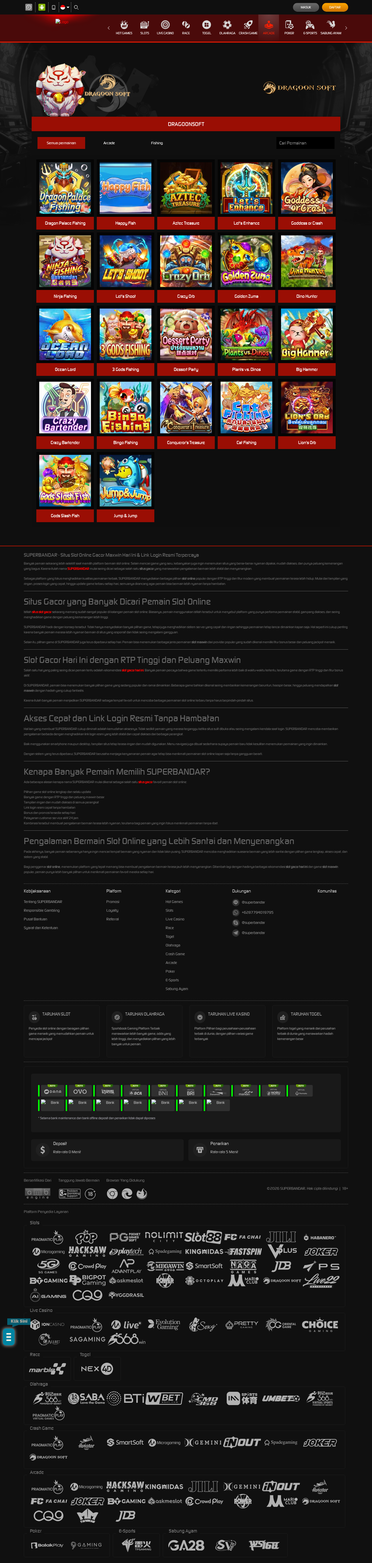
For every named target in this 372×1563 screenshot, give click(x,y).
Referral (112, 919)
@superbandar (253, 902)
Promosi (112, 901)
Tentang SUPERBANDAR (43, 901)
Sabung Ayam (331, 33)
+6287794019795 (257, 912)
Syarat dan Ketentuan (41, 927)
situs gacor (145, 782)
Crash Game (248, 33)
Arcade (269, 33)
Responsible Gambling (42, 910)
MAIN (68, 188)
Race (186, 33)
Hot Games (124, 33)
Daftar (335, 7)
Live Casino (165, 33)
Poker (289, 33)
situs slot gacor (41, 612)
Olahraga (227, 33)
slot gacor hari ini (133, 670)
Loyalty (112, 910)
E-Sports (310, 33)
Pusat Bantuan (35, 919)
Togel (206, 33)
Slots (144, 33)
